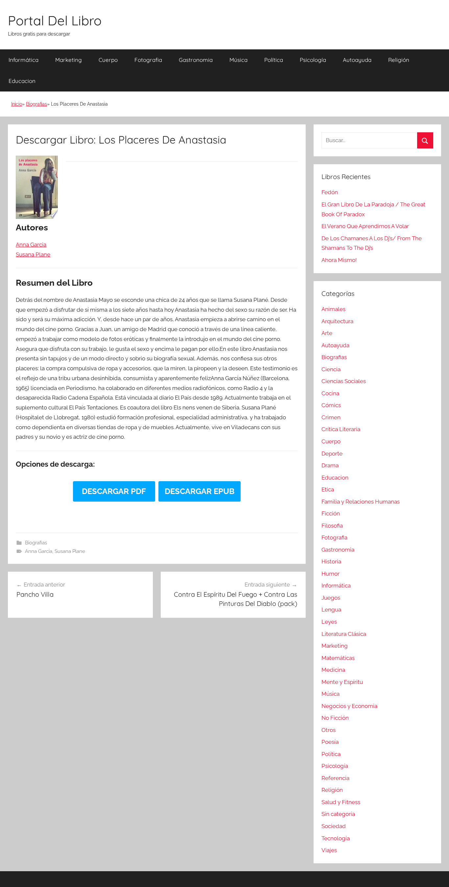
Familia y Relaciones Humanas (360, 501)
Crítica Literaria (340, 429)
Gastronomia (196, 59)
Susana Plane (70, 551)
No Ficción (335, 718)
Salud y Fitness (340, 802)
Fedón (329, 192)
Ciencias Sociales (343, 381)
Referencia (335, 778)
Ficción (330, 513)
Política (273, 59)
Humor (330, 573)
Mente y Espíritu (342, 682)
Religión (398, 59)
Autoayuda (357, 59)
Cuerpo (108, 59)
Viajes (329, 850)
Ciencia (331, 369)
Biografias (36, 104)
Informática (23, 59)
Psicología (313, 59)
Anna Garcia (38, 551)
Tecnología (335, 838)
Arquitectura (337, 321)
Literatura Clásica (343, 634)
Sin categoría (338, 814)
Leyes (329, 621)
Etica (327, 489)
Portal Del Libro (55, 20)
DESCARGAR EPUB (199, 491)
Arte (326, 333)
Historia (331, 561)
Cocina (330, 393)
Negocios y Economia (349, 706)
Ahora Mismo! (339, 260)
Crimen (331, 417)
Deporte (332, 453)
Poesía (330, 742)
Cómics (331, 405)
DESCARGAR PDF (114, 491)
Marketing (68, 59)
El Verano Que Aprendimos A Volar (365, 226)
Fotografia (148, 59)
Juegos (330, 597)
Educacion (22, 80)
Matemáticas (338, 658)
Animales (333, 309)
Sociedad (333, 826)
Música (238, 59)
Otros (328, 730)
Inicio (16, 104)
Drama (330, 465)
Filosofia (332, 525)
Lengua (331, 609)
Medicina (333, 669)
